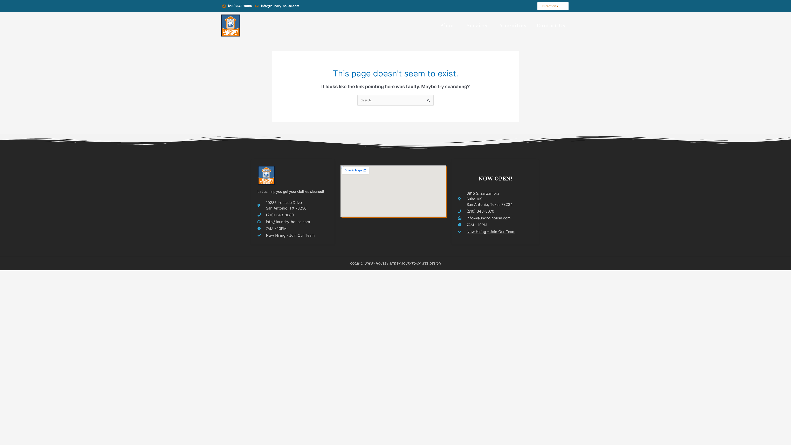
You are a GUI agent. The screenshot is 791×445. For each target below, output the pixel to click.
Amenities (513, 25)
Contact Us (551, 25)
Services (478, 25)
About (448, 25)
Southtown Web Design (421, 263)
